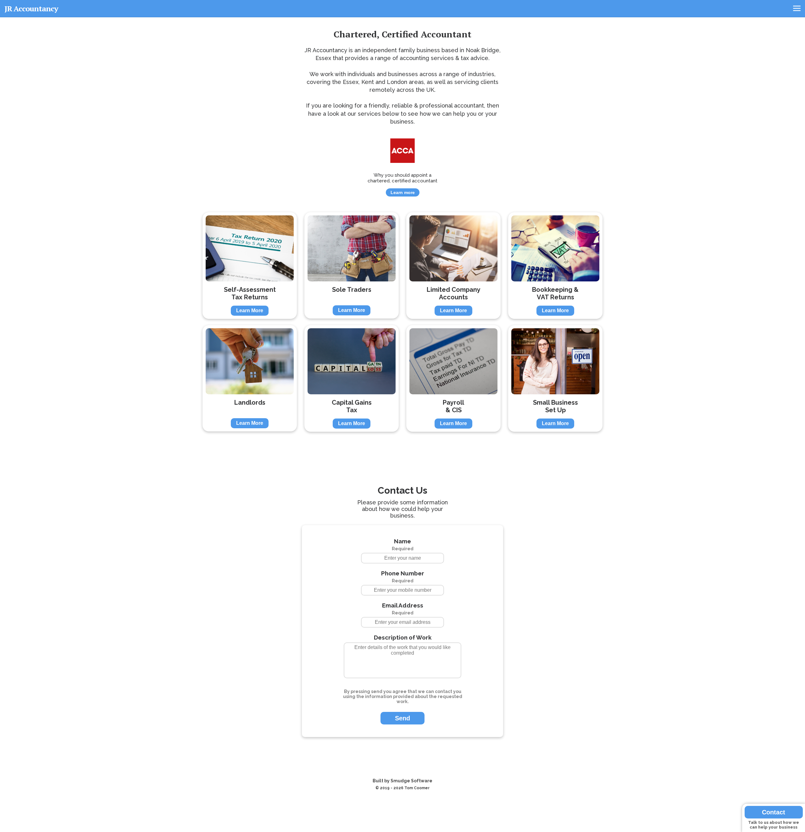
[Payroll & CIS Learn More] (454, 325)
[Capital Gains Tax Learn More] (352, 325)
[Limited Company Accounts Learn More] (454, 212)
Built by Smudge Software (402, 780)
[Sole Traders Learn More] (352, 212)
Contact (773, 812)
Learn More (249, 310)
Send (402, 718)
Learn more (403, 192)
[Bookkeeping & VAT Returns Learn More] (555, 212)
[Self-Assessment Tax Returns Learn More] (250, 212)
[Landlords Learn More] (250, 325)
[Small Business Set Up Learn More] (555, 325)
